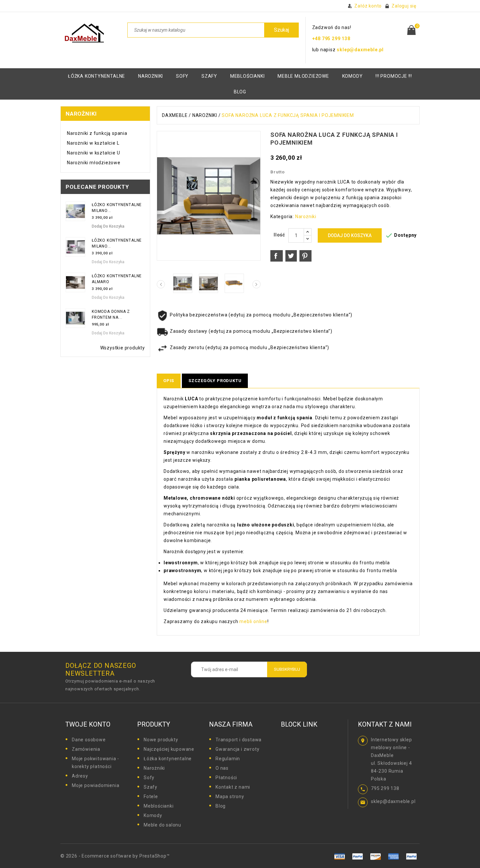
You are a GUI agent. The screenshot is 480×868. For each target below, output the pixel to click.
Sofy (182, 76)
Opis (168, 380)
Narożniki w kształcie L (93, 143)
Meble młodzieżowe (303, 76)
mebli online (252, 621)
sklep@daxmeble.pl (360, 49)
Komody (153, 815)
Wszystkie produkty (122, 347)
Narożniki (150, 76)
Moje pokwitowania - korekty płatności (95, 762)
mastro (411, 856)
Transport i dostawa (239, 739)
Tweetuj (291, 256)
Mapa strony (230, 796)
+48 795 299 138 (331, 38)
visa (357, 856)
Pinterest (305, 256)
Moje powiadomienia (95, 785)
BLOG (240, 91)
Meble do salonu (162, 825)
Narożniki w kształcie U (93, 152)
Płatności (226, 777)
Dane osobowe (89, 739)
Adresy (80, 776)
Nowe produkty (161, 739)
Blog (221, 806)
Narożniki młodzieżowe (93, 162)
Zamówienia (86, 749)
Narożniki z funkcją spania (97, 133)
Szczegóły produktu (214, 380)
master (375, 856)
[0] (411, 30)
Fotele (151, 796)
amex (339, 856)
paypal (393, 856)
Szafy (209, 76)
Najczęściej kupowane (169, 749)
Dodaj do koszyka (108, 226)
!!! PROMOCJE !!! (394, 76)
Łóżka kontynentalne (96, 76)
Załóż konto (368, 5)
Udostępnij (276, 256)
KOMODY (352, 76)
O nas (222, 768)
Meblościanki (247, 76)
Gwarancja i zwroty (237, 749)
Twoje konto (87, 724)
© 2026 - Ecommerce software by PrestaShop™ (115, 856)
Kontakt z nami (233, 787)
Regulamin (228, 758)
